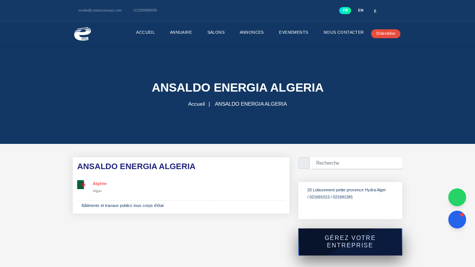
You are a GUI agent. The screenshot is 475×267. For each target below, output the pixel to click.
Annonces (245, 32)
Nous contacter (337, 32)
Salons (208, 32)
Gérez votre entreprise (350, 249)
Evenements (286, 32)
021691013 (321, 204)
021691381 (346, 204)
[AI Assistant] (457, 219)
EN (361, 10)
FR (346, 10)
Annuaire (172, 32)
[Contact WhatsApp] (457, 197)
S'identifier (383, 33)
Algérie (101, 184)
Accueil (137, 32)
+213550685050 (151, 11)
